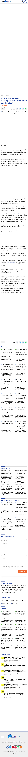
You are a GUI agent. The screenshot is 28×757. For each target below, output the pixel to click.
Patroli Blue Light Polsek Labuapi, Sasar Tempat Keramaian (7, 358)
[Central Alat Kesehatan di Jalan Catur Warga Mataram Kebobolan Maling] (21, 382)
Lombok (14, 603)
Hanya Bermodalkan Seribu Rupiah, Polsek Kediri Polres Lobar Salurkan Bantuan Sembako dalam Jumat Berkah (15, 686)
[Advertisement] (14, 17)
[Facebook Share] (17, 109)
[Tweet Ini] (20, 109)
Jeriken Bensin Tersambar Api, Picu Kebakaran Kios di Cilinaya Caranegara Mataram (20, 373)
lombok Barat (6, 603)
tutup (2, 737)
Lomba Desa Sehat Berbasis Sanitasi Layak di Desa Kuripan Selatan (7, 430)
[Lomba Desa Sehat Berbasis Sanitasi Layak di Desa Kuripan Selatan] (7, 424)
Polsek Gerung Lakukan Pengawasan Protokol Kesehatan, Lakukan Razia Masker (14, 695)
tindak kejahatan (11, 262)
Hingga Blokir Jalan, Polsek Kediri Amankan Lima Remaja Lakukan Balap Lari (14, 665)
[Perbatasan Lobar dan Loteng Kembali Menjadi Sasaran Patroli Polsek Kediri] (7, 410)
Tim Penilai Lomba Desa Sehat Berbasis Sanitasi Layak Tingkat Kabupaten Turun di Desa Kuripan (21, 432)
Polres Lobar (14, 600)
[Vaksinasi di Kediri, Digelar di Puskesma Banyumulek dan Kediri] (21, 410)
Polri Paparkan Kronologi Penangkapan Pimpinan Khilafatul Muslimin (6, 389)
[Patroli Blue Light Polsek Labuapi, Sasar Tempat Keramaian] (7, 352)
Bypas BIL (17, 214)
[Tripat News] (7, 1)
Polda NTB (5, 600)
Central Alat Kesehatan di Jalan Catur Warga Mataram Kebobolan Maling (20, 389)
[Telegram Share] (23, 109)
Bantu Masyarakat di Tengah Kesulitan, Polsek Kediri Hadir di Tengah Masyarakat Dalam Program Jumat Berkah (13, 591)
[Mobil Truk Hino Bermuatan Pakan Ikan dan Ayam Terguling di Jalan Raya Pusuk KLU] (21, 396)
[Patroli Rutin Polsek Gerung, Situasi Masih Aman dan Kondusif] (21, 614)
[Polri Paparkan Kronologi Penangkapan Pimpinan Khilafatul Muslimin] (7, 382)
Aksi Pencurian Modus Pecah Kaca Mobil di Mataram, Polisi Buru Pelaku (7, 402)
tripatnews (4, 105)
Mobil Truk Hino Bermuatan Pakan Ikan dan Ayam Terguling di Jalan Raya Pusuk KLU (19, 402)
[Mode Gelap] (23, 1)
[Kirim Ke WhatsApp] (26, 109)
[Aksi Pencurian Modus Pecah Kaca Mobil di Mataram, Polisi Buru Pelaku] (7, 396)
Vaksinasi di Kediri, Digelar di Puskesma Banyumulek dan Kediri (20, 416)
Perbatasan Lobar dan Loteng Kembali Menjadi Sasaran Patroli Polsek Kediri (7, 416)
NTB (21, 600)
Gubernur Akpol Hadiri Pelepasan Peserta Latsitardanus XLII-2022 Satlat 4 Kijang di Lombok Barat (21, 359)
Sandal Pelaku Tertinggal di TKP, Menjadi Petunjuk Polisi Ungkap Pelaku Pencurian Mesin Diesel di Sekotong (15, 672)
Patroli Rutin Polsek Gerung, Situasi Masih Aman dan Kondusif (20, 620)
